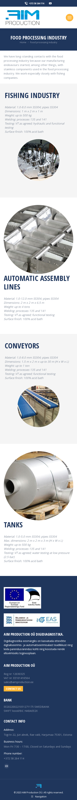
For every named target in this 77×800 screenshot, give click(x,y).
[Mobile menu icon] (69, 17)
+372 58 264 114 (36, 3)
